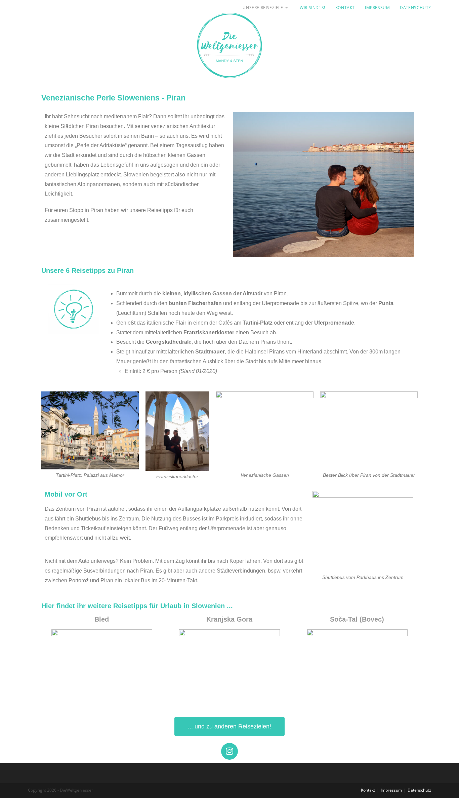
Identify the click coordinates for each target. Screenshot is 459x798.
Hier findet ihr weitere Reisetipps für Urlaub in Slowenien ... (137, 606)
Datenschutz (419, 790)
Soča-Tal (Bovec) (357, 619)
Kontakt (368, 790)
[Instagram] (229, 751)
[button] (444, 9)
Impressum (391, 790)
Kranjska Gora (229, 619)
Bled (101, 619)
